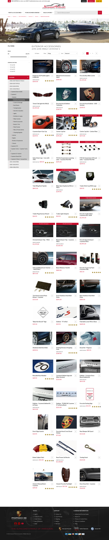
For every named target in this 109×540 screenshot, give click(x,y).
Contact (91, 1)
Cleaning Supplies (17, 132)
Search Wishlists (38, 521)
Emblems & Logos (18, 116)
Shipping (57, 519)
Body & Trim (16, 124)
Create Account (38, 516)
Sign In (84, 1)
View (45, 53)
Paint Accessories (17, 121)
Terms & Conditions (80, 521)
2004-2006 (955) (14, 167)
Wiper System (17, 118)
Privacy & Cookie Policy (81, 519)
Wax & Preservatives (18, 129)
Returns (57, 521)
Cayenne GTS (14, 146)
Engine (14, 138)
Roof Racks (16, 105)
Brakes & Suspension (17, 140)
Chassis (14, 143)
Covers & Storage (17, 102)
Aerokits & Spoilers (18, 110)
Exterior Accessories (19, 99)
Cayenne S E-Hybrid (16, 153)
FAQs (35, 523)
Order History (38, 519)
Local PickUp (58, 516)
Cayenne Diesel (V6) (16, 156)
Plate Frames (16, 127)
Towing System (17, 108)
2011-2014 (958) (14, 161)
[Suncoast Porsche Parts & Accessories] (53, 6)
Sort (62, 53)
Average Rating (12, 62)
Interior (14, 135)
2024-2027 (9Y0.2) (15, 83)
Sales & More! (47, 12)
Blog (76, 523)
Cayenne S (13, 94)
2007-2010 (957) (14, 164)
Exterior (14, 97)
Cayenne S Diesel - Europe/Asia (19, 159)
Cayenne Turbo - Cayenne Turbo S (19, 150)
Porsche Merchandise (32, 12)
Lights (15, 113)
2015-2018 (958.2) (15, 89)
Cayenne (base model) (16, 91)
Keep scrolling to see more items (66, 497)
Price (9, 51)
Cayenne (11, 77)
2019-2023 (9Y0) (14, 86)
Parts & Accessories (14, 12)
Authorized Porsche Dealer (82, 514)
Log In (35, 514)
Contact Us (58, 514)
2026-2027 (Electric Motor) (17, 80)
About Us (77, 516)
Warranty (57, 523)
